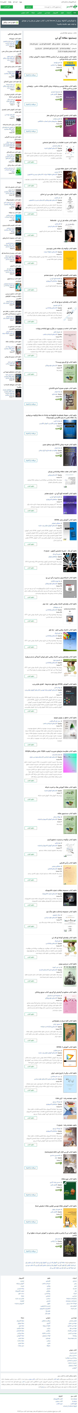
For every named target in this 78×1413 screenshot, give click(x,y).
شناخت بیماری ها (53, 593)
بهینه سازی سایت (45, 507)
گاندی (33, 874)
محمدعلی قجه (9, 375)
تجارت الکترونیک (36, 901)
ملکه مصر (53, 231)
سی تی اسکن (37, 205)
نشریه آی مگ (34, 44)
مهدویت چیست (51, 728)
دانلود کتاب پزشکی (54, 1005)
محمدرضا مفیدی (55, 92)
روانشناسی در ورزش (40, 480)
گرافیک (22, 1301)
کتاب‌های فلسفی (52, 869)
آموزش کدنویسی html (42, 533)
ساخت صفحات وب (36, 1060)
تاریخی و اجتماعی (72, 1360)
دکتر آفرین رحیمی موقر (33, 1005)
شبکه (22, 1296)
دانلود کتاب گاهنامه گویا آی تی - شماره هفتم (61, 494)
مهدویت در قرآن (57, 342)
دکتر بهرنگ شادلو (40, 1008)
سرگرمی (48, 1331)
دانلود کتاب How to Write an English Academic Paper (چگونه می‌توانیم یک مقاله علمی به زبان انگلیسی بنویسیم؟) (51, 416)
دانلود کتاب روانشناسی (55, 953)
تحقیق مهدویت (32, 728)
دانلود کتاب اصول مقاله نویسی (66, 169)
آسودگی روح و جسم (56, 318)
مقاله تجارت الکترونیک (31, 899)
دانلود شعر (53, 975)
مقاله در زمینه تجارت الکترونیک (47, 899)
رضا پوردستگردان (55, 581)
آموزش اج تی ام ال (52, 1265)
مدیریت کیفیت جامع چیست (48, 762)
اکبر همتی (57, 224)
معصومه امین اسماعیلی (53, 996)
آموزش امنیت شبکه (43, 796)
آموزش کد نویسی (53, 533)
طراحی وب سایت (19, 1298)
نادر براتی (10, 190)
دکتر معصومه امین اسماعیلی (54, 1008)
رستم (29, 874)
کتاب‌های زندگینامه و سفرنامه (49, 1027)
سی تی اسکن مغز (31, 208)
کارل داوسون (56, 305)
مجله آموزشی (20, 1336)
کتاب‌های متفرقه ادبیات (8, 333)
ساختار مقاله (44, 179)
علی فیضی (57, 198)
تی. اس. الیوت (56, 967)
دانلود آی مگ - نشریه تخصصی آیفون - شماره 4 (60, 551)
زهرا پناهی (57, 843)
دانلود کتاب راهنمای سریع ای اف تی (64, 302)
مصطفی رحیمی (56, 866)
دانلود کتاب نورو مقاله (69, 1179)
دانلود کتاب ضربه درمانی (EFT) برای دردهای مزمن (60, 445)
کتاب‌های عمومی (10, 45)
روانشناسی (47, 1293)
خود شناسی (49, 315)
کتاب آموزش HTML (50, 531)
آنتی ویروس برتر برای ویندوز (48, 504)
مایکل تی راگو (56, 44)
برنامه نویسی (20, 1289)
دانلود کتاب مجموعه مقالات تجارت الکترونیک (61, 890)
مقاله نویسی (52, 179)
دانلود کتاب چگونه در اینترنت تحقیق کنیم (62, 840)
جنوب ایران (34, 1084)
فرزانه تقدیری (9, 243)
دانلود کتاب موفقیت (50, 948)
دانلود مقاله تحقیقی (38, 1032)
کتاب (23, 1382)
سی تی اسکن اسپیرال (42, 210)
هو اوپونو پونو (30, 951)
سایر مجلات (21, 1346)
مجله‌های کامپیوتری (51, 281)
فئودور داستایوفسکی (7, 127)
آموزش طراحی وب (46, 538)
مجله (33, 13)
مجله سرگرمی (20, 1328)
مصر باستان (46, 231)
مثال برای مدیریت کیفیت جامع (50, 764)
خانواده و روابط (46, 1326)
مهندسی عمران (73, 1323)
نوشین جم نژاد (9, 256)
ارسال (42, 1387)
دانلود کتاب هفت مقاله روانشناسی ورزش (62, 472)
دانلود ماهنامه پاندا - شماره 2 (67, 1125)
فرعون (41, 231)
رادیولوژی (30, 205)
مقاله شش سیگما (49, 777)
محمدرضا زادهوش (8, 284)
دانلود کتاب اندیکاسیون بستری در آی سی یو (61, 578)
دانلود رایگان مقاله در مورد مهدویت (37, 349)
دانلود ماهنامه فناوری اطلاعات (48, 1112)
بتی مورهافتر (56, 607)
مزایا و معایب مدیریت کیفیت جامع (47, 769)
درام (56, 1158)
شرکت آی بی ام (54, 1268)
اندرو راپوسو (57, 62)
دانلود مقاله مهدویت (53, 349)
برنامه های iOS (39, 562)
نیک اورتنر (57, 392)
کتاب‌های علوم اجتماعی (50, 757)
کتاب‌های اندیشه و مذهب (50, 334)
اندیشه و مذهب (46, 1284)
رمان (75, 1284)
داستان (75, 1281)
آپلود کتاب (7, 7)
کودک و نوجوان (46, 1336)
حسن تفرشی (57, 1050)
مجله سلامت (20, 1341)
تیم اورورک (10, 72)
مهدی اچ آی (65, 44)
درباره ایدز (44, 1003)
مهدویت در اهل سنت (33, 738)
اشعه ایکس (39, 208)
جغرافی (48, 1291)
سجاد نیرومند (9, 84)
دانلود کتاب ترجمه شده (42, 953)
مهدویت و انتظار (41, 728)
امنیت (22, 1286)
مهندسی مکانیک (72, 1331)
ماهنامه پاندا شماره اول (55, 1114)
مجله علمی (21, 1338)
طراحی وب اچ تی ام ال (38, 697)
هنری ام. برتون (56, 1209)
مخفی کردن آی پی (40, 1265)
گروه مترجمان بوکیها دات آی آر (67, 51)
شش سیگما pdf (35, 774)
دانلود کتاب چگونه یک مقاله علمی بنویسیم (62, 248)
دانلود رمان (35, 1034)
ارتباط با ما (74, 1399)
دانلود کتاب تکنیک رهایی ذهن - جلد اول (63, 630)
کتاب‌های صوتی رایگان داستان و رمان (9, 59)
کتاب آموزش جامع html (34, 1063)
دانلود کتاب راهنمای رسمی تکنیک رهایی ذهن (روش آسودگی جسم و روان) (51, 657)
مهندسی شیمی (72, 1333)
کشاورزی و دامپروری (45, 1308)
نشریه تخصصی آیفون (50, 562)
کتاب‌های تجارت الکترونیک (10, 102)
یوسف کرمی (57, 421)
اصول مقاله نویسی (52, 259)
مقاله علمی (46, 182)
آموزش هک (53, 796)
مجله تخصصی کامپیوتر (33, 1112)
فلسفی (48, 1301)
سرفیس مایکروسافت (56, 564)
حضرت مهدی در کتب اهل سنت (48, 736)
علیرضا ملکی (57, 332)
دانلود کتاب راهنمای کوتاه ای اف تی (64, 938)
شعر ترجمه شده (44, 977)
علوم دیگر (47, 1313)
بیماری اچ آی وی (35, 1003)
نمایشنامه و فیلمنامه (71, 1301)
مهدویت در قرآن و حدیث (45, 342)
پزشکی (48, 1286)
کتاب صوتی (25, 13)
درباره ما (74, 1401)
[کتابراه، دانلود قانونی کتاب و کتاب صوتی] (58, 70)
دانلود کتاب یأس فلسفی (68, 863)
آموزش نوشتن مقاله (34, 257)
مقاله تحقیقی (52, 257)
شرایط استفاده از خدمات (70, 1406)
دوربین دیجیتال (35, 507)
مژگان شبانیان (56, 146)
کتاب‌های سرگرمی (10, 395)
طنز (76, 1291)
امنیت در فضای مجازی (36, 156)
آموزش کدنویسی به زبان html (34, 535)
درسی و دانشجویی (45, 1306)
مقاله (51, 182)
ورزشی (48, 1341)
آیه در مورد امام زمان (51, 344)
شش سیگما (44, 774)
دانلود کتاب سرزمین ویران (68, 964)
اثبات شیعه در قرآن (51, 347)
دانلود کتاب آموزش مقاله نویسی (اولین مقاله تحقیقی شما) (56, 1206)
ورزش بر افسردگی (57, 482)
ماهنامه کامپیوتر (51, 1109)
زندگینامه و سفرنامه (71, 1298)
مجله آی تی (70, 1268)
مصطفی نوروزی (56, 523)
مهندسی (47, 13)
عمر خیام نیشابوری (8, 41)
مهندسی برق (73, 1328)
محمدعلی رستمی (8, 168)
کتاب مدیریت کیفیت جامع (34, 764)
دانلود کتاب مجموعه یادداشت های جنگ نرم (61, 912)
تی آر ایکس (54, 65)
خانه (74, 13)
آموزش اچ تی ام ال (57, 538)
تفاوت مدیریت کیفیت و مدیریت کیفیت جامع (44, 772)
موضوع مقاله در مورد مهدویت (54, 352)
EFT (26, 313)
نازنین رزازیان (56, 119)
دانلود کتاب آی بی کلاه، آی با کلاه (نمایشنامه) (61, 1152)
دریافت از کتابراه (31, 75)
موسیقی (48, 1338)
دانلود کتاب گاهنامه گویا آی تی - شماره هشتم (60, 275)
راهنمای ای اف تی (51, 313)
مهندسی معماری (72, 1326)
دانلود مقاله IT (36, 153)
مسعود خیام (56, 1024)
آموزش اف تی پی (52, 1263)
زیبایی (48, 1328)
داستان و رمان (73, 1355)
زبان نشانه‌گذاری (47, 1060)
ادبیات (69, 13)
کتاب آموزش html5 (48, 702)
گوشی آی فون (66, 1265)
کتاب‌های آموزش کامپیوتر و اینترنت (47, 819)
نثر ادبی (74, 1296)
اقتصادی (48, 1281)
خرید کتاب (59, 1404)
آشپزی (48, 1323)
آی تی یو (46, 591)
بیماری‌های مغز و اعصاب (50, 121)
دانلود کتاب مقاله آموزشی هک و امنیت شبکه (61, 787)
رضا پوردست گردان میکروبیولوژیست (46, 588)
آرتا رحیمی (57, 172)
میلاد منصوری (56, 915)
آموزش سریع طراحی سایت (49, 1063)
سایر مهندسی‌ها (72, 1338)
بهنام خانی (57, 687)
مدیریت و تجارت (72, 1363)
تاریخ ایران (53, 1084)
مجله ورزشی (20, 1333)
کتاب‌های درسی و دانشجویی (35, 174)
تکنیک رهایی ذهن (33, 313)
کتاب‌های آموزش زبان (9, 146)
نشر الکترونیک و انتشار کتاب (68, 2)
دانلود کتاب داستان (50, 1032)
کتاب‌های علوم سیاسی (50, 917)
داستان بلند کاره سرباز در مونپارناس (48, 1034)
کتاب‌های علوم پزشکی (51, 200)
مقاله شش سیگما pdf (37, 777)
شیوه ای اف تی (57, 315)
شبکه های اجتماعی (48, 156)
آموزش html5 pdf (47, 700)
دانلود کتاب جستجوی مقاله (67, 813)
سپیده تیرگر (10, 142)
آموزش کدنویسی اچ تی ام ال (51, 535)
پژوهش (60, 259)
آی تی (33, 1263)
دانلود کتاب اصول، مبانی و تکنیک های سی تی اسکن (58, 194)
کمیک (75, 1293)
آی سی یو (33, 588)
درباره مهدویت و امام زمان (55, 731)
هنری (49, 1343)
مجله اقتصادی (20, 1331)
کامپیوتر (55, 13)
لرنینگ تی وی (56, 1102)
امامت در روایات (40, 347)
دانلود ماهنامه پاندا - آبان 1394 (66, 1098)
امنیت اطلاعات (52, 153)
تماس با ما (3, 2)
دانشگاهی (40, 121)
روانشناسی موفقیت (31, 948)
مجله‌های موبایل (53, 557)
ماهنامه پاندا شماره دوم (55, 1141)
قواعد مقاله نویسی (35, 179)
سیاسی (48, 1298)
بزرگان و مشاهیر (46, 1321)
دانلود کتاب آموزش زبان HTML (66, 520)
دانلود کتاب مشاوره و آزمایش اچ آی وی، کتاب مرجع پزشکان (56, 992)
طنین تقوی (10, 56)
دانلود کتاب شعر (37, 975)
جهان (37, 874)
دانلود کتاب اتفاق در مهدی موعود (65, 718)
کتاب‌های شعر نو (44, 970)
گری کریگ (57, 633)
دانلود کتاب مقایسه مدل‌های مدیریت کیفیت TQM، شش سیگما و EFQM (51, 751)
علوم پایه (48, 1311)
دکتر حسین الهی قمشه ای (50, 48)
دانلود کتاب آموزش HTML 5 (67, 1047)
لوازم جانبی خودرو (44, 564)
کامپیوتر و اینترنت (19, 1303)
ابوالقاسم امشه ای (65, 48)
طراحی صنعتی (73, 1321)
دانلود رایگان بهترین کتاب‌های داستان (9, 192)
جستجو (28, 7)
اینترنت (49, 850)
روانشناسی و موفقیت (71, 1358)
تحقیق (54, 850)
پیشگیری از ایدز (51, 1003)
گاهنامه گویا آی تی (45, 44)
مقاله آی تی (44, 153)
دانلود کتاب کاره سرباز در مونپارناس (64, 1021)
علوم (62, 13)
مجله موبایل (21, 1323)
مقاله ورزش (31, 480)
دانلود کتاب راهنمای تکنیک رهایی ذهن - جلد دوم (60, 604)
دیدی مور (57, 1239)
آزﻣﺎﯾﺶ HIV (44, 1005)
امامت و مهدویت (51, 339)
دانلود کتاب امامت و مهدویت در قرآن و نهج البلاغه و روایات (56, 329)
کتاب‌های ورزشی (10, 364)
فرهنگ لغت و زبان (72, 1303)
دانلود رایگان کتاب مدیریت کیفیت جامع (51, 767)
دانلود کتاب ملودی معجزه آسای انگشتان (63, 388)
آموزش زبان (73, 1306)
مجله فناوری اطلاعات (40, 1109)
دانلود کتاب (30, 162)
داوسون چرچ (56, 660)
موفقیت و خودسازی (51, 450)
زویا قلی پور (10, 269)
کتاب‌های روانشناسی (9, 144)
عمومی (39, 13)
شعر (75, 1286)
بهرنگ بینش (56, 817)
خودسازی (54, 394)
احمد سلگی (10, 99)
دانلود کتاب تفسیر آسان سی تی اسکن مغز (62, 115)
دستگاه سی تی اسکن (50, 208)
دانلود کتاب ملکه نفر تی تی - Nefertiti (63, 220)
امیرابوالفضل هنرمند (8, 390)
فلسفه (54, 874)
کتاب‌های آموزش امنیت (50, 148)
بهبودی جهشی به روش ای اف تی (36, 315)
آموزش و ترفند (20, 1284)
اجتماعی (48, 1296)
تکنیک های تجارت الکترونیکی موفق (52, 901)
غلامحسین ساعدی (55, 1155)
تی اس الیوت (53, 977)
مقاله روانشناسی (51, 480)
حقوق (48, 1303)
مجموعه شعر (46, 975)
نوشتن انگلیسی (53, 423)
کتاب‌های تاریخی (10, 43)
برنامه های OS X (30, 562)
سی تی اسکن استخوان (55, 210)
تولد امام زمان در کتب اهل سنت (48, 738)
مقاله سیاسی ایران (40, 1086)
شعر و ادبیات (73, 1353)
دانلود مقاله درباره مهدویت (37, 352)
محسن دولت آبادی (55, 1182)
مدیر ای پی (38, 48)
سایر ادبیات (74, 1308)
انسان (60, 876)
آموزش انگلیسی (43, 423)
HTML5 (49, 1058)
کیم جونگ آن (9, 347)
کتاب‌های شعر (53, 970)
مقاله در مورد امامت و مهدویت (37, 339)
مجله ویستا (10, 155)
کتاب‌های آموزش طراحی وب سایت (47, 526)
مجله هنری (21, 1343)
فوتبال (50, 482)
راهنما (9, 2)
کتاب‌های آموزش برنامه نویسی (49, 690)
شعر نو (30, 975)
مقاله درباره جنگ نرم (45, 922)
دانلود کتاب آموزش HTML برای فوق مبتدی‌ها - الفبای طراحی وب (54, 684)
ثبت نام (15, 2)
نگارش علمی (54, 94)
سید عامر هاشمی (55, 1076)
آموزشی (74, 1368)
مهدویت (59, 741)
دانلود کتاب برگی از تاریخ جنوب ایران (64, 1073)
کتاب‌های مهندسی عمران (37, 757)
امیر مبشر (10, 362)
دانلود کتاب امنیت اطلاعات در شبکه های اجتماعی (60, 142)
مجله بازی (21, 1326)
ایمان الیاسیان (56, 755)
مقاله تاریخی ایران (30, 1086)
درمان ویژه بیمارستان (41, 593)
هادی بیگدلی (9, 215)
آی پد (59, 1265)
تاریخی (48, 1289)
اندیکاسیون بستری (55, 591)
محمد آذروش (9, 301)
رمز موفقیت (41, 948)
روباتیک (74, 1336)
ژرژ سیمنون (10, 228)
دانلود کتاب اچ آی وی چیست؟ (66, 362)
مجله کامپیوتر (20, 1321)
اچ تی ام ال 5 (55, 1060)
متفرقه (48, 1346)
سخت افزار (21, 1293)
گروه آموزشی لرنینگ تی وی (41, 1114)
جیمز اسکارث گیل (8, 203)
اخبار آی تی (63, 1268)
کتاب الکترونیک (57, 1399)
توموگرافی (59, 208)
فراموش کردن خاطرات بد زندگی (53, 951)
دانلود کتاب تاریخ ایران (43, 1084)
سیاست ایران (50, 1086)
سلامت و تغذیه (46, 1333)
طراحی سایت (40, 1058)
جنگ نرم (53, 922)
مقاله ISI (55, 182)
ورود (20, 2)
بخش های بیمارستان (37, 591)
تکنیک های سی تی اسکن (49, 205)
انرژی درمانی (42, 313)
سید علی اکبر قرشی (55, 721)
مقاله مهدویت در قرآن (39, 344)
